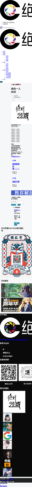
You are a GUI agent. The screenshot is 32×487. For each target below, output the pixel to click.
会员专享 (5, 24)
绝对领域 (11, 478)
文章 (4, 62)
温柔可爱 (15, 182)
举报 (15, 223)
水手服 (16, 95)
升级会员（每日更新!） (9, 22)
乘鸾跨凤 (16, 210)
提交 (19, 204)
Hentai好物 (5, 70)
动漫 (4, 54)
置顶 (18, 223)
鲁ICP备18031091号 (6, 480)
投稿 (1, 81)
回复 (16, 224)
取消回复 (14, 204)
